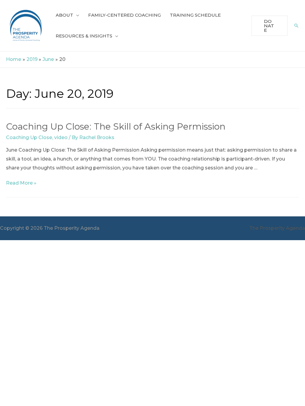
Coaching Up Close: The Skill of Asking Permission (115, 126)
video (61, 137)
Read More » (21, 183)
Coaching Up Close (29, 137)
